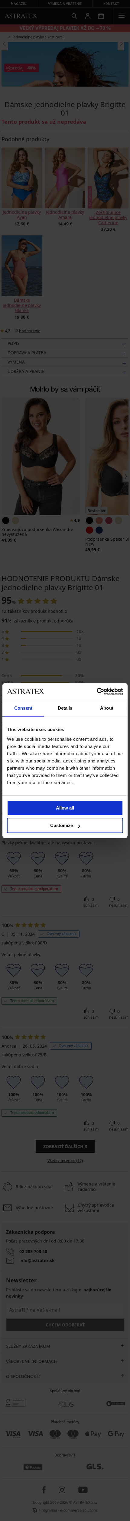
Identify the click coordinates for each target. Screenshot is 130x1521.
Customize (61, 825)
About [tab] (106, 708)
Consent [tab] (23, 708)
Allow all (65, 807)
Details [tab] (65, 708)
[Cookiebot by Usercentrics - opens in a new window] (96, 691)
